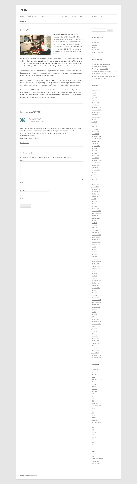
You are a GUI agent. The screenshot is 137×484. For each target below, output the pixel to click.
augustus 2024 (96, 146)
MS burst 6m (95, 42)
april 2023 (94, 179)
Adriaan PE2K (32, 17)
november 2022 (96, 191)
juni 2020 (94, 249)
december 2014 (96, 355)
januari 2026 (95, 105)
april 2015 (94, 345)
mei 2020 (94, 252)
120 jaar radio (96, 370)
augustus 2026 (96, 90)
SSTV (93, 439)
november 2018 (96, 280)
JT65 (93, 413)
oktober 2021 (95, 216)
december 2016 (96, 321)
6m (92, 372)
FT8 (93, 401)
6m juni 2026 (95, 50)
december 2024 (96, 136)
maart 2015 (95, 348)
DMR (93, 394)
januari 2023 (95, 187)
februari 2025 (95, 131)
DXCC (93, 398)
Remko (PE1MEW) (35, 119)
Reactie (23, 160)
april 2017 (94, 317)
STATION (23, 21)
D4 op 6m (94, 45)
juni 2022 (94, 201)
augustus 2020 (96, 244)
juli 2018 (94, 290)
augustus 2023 (96, 170)
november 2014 (96, 357)
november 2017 (96, 302)
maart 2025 (95, 129)
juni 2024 (94, 148)
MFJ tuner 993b (96, 422)
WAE (93, 442)
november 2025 (96, 110)
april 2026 (94, 98)
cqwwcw (94, 389)
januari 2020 (95, 256)
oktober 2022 (95, 194)
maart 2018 (95, 295)
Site (21, 198)
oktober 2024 (95, 141)
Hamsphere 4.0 (96, 406)
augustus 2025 (96, 117)
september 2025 (96, 114)
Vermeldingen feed (97, 459)
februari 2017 (95, 319)
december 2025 (96, 107)
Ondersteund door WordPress (28, 475)
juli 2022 (94, 199)
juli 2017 (94, 312)
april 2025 (94, 127)
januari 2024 (95, 158)
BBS (93, 382)
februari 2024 (95, 155)
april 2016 (94, 333)
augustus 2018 (96, 288)
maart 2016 (95, 336)
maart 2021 (95, 230)
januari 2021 (95, 232)
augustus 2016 (96, 326)
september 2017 (96, 307)
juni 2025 (94, 122)
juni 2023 (94, 175)
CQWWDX (94, 391)
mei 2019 (94, 276)
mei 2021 (94, 225)
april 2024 (94, 153)
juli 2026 (94, 93)
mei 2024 (94, 151)
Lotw (93, 415)
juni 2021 (94, 223)
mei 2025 (94, 124)
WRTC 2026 (95, 47)
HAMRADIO (83, 17)
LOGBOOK (94, 17)
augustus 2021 (96, 218)
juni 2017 (94, 314)
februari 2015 (95, 350)
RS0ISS (94, 432)
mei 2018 (94, 293)
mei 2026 (94, 95)
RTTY (93, 434)
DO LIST (74, 17)
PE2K (23, 9)
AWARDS (43, 17)
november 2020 (96, 237)
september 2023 (96, 167)
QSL (102, 17)
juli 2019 (94, 271)
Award (93, 377)
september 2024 (96, 143)
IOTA (93, 408)
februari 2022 (95, 208)
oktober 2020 (95, 240)
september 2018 (96, 285)
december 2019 (96, 259)
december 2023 (96, 160)
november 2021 (96, 213)
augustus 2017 (96, 309)
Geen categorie (96, 403)
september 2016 (96, 324)
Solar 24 (94, 437)
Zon (93, 444)
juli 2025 (94, 119)
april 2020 (94, 254)
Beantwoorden (24, 143)
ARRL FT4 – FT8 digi (97, 52)
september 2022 (96, 196)
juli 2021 (94, 220)
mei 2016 (94, 331)
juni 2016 (94, 329)
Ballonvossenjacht (97, 379)
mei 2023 (94, 177)
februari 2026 (95, 102)
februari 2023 (95, 184)
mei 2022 (94, 204)
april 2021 (94, 228)
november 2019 (96, 261)
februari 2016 (95, 338)
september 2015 (96, 343)
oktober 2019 (95, 264)
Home (22, 17)
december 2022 (96, 189)
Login (93, 456)
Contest (94, 384)
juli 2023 (94, 172)
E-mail (23, 190)
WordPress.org (96, 463)
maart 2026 (95, 100)
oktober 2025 (95, 112)
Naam (23, 182)
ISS (92, 410)
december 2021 (96, 211)
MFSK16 (94, 425)
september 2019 (96, 266)
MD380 (94, 418)
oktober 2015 (95, 341)
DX (92, 396)
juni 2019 (94, 273)
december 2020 (96, 235)
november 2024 (96, 139)
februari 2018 (95, 297)
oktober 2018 (95, 283)
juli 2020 (94, 247)
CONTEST (53, 17)
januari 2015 (95, 353)
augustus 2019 (96, 268)
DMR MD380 (63, 17)
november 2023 (96, 163)
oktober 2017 (95, 305)
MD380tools (95, 420)
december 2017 (96, 300)
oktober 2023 (95, 165)
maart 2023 (95, 182)
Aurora (94, 374)
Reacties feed (95, 461)
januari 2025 (95, 134)
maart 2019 (95, 278)
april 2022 (94, 206)
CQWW (94, 386)
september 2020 (96, 242)
